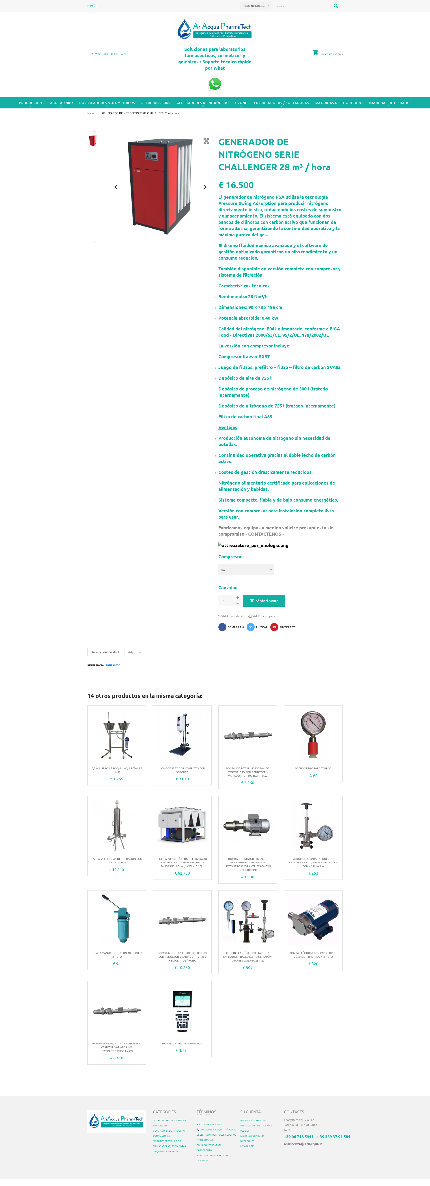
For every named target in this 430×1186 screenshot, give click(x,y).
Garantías (202, 1160)
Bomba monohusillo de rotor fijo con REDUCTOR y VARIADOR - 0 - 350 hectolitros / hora (182, 956)
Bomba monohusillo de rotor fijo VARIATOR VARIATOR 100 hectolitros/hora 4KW (116, 1047)
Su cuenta (250, 1111)
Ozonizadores (161, 1135)
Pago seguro (204, 1150)
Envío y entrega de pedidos (212, 1155)
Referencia (95, 665)
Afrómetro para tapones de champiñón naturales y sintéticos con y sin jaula (313, 862)
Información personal (253, 1120)
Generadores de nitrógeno (203, 103)
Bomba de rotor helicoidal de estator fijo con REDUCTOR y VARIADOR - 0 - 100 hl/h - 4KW (247, 772)
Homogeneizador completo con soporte (182, 770)
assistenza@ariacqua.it (303, 1143)
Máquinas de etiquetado (339, 103)
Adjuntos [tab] (134, 652)
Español (93, 6)
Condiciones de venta (209, 1145)
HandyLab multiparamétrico (182, 1043)
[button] (119, 54)
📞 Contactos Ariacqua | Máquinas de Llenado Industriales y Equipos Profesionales (216, 1134)
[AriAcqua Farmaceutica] (215, 29)
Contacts (294, 1111)
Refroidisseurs (155, 103)
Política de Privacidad (209, 1124)
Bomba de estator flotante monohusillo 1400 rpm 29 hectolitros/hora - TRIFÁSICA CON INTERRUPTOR (247, 864)
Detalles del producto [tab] (106, 652)
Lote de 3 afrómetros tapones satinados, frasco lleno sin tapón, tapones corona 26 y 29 (247, 956)
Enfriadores (160, 1125)
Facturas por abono (252, 1135)
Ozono (241, 103)
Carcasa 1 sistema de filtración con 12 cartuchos (116, 860)
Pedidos (244, 1130)
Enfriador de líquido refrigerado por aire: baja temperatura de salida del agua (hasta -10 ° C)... (182, 862)
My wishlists (247, 1146)
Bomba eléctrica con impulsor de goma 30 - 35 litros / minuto (313, 954)
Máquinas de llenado (389, 103)
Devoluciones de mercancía (256, 1125)
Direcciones (247, 1141)
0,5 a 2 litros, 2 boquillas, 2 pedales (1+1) (117, 770)
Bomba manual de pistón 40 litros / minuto (117, 954)
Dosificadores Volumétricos (107, 103)
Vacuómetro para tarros (313, 768)
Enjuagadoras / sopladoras (281, 103)
